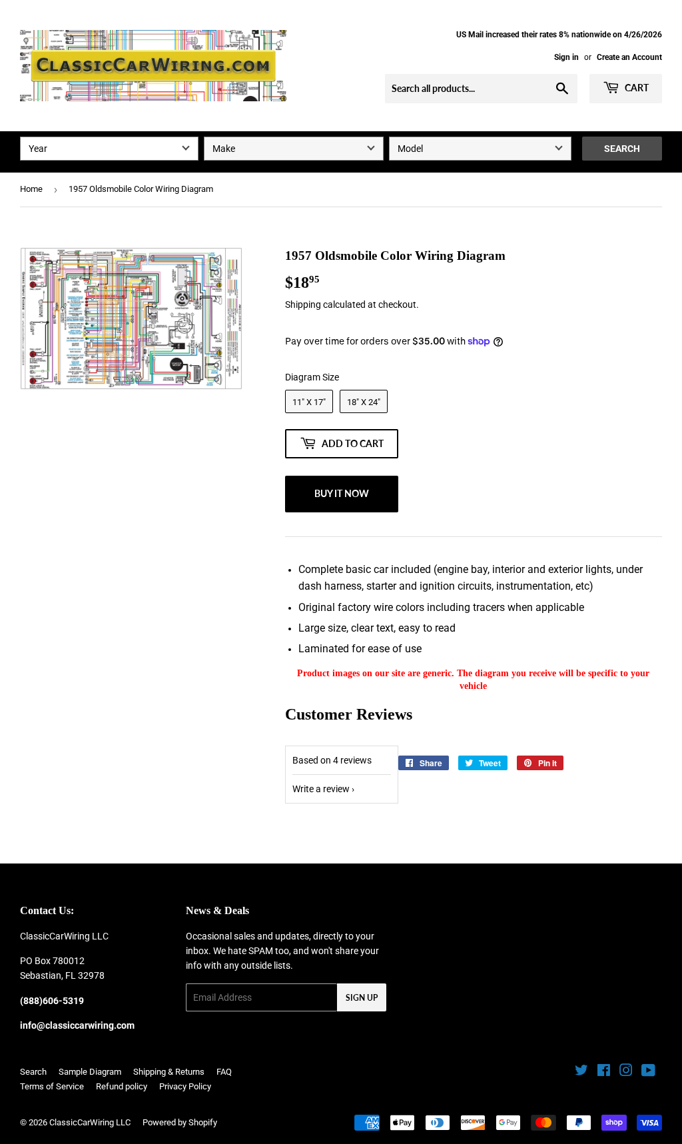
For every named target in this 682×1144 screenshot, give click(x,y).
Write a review (321, 789)
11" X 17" (309, 402)
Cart (636, 87)
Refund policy (121, 1086)
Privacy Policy (185, 1086)
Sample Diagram (90, 1072)
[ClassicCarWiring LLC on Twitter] (581, 1072)
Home (31, 189)
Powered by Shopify (180, 1122)
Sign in (566, 57)
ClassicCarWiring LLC (90, 1122)
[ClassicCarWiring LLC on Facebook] (604, 1072)
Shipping (303, 304)
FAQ (224, 1072)
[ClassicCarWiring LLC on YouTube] (648, 1072)
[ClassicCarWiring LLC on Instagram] (626, 1072)
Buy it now (341, 493)
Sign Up (362, 998)
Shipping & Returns (168, 1072)
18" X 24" (363, 402)
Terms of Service (52, 1086)
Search (622, 148)
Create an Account (629, 57)
